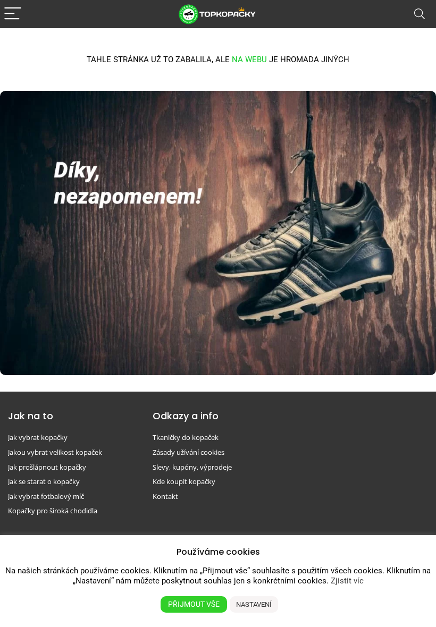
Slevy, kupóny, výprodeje (192, 467)
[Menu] (13, 14)
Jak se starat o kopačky (44, 481)
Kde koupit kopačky (184, 481)
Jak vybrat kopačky (38, 437)
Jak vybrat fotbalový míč (46, 496)
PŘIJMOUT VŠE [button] (194, 604)
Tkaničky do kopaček (186, 437)
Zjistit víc (347, 581)
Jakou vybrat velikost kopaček (55, 452)
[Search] (419, 14)
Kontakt (165, 496)
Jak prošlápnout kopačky (47, 467)
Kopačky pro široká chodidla (52, 510)
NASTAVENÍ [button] (254, 604)
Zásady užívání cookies (188, 452)
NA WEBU (249, 59)
